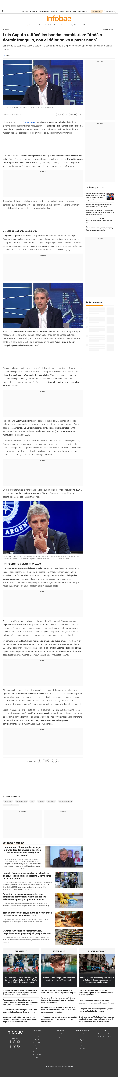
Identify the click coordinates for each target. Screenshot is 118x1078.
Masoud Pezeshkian (85, 25)
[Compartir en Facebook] (62, 114)
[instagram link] (18, 1041)
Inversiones (51, 801)
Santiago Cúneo (73, 25)
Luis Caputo (8, 801)
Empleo (60, 1037)
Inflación (41, 801)
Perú (74, 11)
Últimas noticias (21, 801)
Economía (6, 29)
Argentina (33, 11)
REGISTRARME (96, 11)
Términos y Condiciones (104, 1034)
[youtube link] (10, 1046)
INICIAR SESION (110, 11)
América (37, 1034)
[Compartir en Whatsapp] (58, 114)
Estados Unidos (44, 11)
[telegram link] (14, 1046)
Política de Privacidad (104, 1037)
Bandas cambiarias (65, 801)
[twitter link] (14, 1041)
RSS (37, 1058)
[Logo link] (59, 18)
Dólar (32, 801)
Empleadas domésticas (61, 25)
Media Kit (82, 1049)
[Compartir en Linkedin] (71, 114)
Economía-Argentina (11, 805)
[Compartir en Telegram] (75, 114)
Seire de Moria (49, 25)
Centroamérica (82, 11)
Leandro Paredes (39, 25)
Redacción (60, 1034)
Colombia (54, 11)
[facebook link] (10, 1041)
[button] (3, 11)
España (61, 11)
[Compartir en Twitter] (66, 114)
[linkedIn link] (18, 1046)
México (68, 11)
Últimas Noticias (37, 1055)
